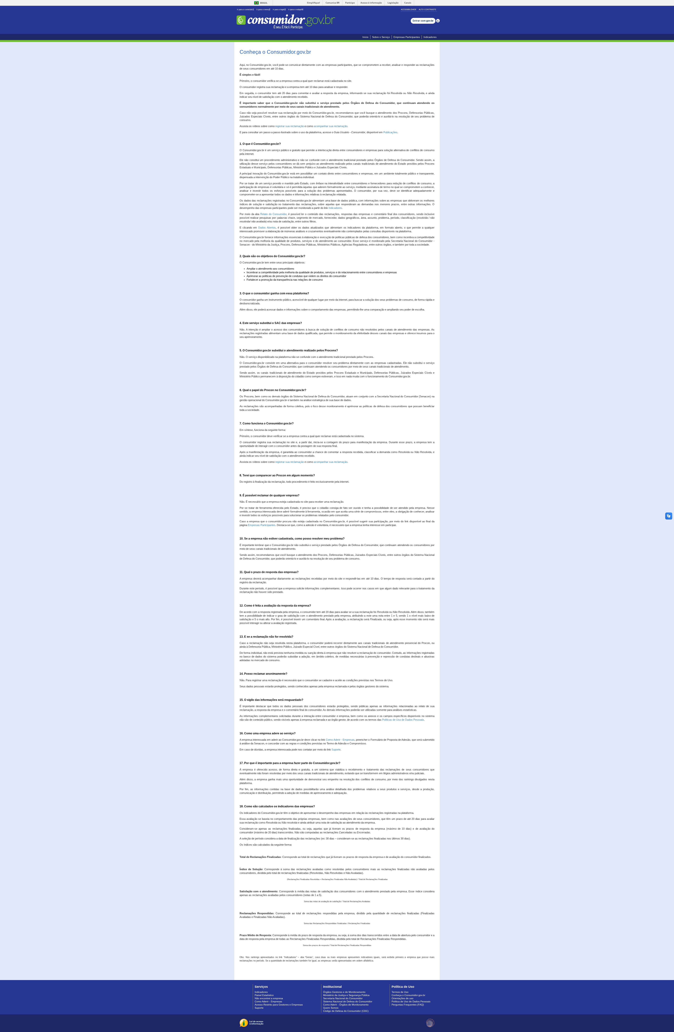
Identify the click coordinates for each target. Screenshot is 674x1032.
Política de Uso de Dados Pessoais (411, 1001)
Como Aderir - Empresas (340, 739)
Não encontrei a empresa (269, 998)
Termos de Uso (400, 992)
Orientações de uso (402, 998)
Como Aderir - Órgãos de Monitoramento (346, 1004)
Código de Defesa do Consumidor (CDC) (346, 1011)
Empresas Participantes (407, 37)
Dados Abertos (267, 227)
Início (365, 37)
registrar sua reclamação (289, 126)
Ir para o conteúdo (245, 9)
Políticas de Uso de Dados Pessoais (403, 719)
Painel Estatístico (264, 995)
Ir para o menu (263, 9)
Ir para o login (279, 9)
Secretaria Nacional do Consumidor (343, 998)
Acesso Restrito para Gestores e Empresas (279, 1004)
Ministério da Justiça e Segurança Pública (346, 995)
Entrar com (423, 20)
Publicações (390, 132)
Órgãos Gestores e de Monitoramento (344, 992)
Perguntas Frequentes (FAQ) (408, 1004)
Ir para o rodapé (295, 9)
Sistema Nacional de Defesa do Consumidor (347, 1001)
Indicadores (430, 37)
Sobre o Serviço (381, 37)
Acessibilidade (408, 9)
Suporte (336, 749)
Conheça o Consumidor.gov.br (408, 995)
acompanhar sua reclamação (330, 126)
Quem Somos (330, 1007)
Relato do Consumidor (273, 214)
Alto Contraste (427, 9)
